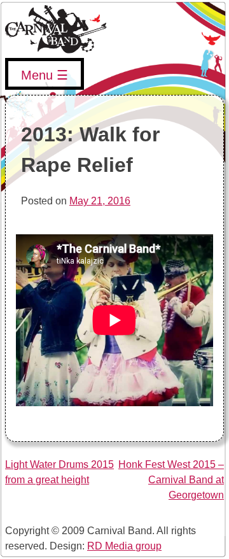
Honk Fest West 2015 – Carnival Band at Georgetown (171, 479)
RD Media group (124, 546)
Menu (37, 75)
